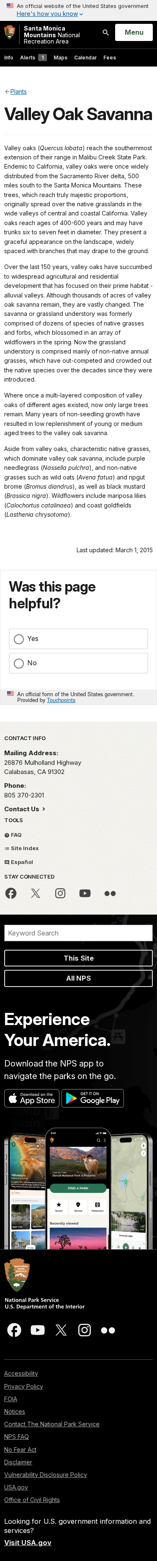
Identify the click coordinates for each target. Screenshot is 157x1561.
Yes (33, 638)
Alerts (32, 57)
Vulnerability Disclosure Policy (45, 1474)
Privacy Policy (23, 1386)
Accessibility (21, 1373)
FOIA (10, 1398)
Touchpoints (61, 700)
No (32, 663)
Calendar (85, 57)
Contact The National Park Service (52, 1424)
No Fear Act (20, 1449)
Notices (14, 1411)
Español (21, 862)
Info (8, 57)
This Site (79, 958)
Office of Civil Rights (32, 1499)
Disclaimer (18, 1462)
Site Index (24, 848)
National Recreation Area (52, 34)
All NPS (78, 978)
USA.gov (16, 1487)
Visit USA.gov (27, 1542)
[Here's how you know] (78, 10)
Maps (60, 57)
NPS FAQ (16, 1436)
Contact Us (22, 809)
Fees (109, 57)
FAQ (16, 834)
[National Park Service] (9, 32)
